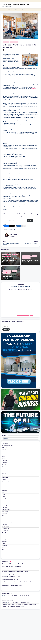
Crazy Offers (4, 464)
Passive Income (5, 524)
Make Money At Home (6, 505)
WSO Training (4, 556)
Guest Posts (14, 254)
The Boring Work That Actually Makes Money (11, 576)
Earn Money (4, 473)
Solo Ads (3, 543)
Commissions (4, 462)
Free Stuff (4, 483)
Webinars (4, 551)
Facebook (4, 479)
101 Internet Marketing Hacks (7, 445)
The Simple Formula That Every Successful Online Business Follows (10, 260)
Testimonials (4, 545)
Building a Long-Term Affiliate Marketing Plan (11, 566)
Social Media (4, 541)
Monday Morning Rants (6, 509)
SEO (3, 537)
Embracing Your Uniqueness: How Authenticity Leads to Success (15, 571)
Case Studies (4, 460)
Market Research (5, 507)
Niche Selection (5, 511)
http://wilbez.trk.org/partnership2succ (9, 202)
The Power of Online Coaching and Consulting (16, 606)
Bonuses (3, 458)
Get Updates (6, 329)
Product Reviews (5, 532)
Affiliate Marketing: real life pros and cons (10, 574)
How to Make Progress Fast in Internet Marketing (12, 568)
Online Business (5, 513)
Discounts (4, 466)
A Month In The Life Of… (6, 447)
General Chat (4, 488)
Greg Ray (4, 602)
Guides (3, 494)
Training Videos (5, 549)
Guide (3, 492)
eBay (3, 475)
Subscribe (30, 220)
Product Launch (5, 530)
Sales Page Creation (6, 534)
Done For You (4, 468)
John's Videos (4, 500)
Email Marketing (5, 477)
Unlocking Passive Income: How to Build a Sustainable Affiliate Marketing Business (21, 604)
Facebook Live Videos (6, 481)
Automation (4, 454)
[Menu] (39, 5)
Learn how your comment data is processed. (25, 315)
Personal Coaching (5, 526)
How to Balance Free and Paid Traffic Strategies (12, 585)
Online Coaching (5, 515)
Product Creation (5, 528)
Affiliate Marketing (7, 254)
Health (3, 496)
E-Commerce (4, 471)
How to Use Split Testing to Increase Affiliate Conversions (13, 588)
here (19, 200)
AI (2, 451)
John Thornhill (13, 234)
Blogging (3, 456)
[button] (12, 236)
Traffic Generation (5, 547)
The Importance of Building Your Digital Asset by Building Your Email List (20, 602)
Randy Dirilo (4, 606)
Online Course (4, 517)
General (3, 485)
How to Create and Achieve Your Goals (10, 579)
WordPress (4, 554)
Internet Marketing (6, 256)
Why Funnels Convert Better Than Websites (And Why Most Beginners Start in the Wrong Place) (20, 582)
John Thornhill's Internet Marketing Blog (15, 4)
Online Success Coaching (7, 522)
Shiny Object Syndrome (6, 539)
